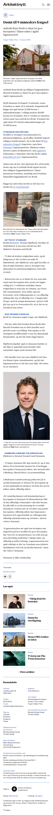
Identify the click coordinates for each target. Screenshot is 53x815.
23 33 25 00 (7, 701)
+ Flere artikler (26, 671)
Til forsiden (7, 567)
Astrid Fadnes (8, 745)
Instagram (7, 719)
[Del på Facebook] (10, 577)
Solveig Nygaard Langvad (37, 699)
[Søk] (43, 4)
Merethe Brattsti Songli (36, 712)
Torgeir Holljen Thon (35, 703)
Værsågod (38, 796)
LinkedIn (6, 714)
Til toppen (6, 810)
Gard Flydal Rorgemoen (11, 747)
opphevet (41, 150)
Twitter (5, 721)
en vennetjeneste (21, 186)
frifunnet (7, 147)
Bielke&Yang (13, 796)
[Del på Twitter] (5, 577)
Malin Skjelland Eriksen (11, 742)
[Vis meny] (48, 4)
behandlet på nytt (11, 156)
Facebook (6, 716)
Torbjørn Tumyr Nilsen (36, 701)
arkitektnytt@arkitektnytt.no (13, 706)
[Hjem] (14, 5)
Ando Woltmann (33, 690)
